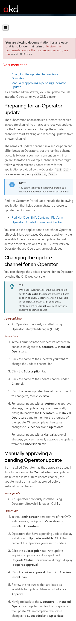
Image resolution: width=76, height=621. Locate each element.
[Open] (5, 27)
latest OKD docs (21, 54)
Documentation (15, 64)
